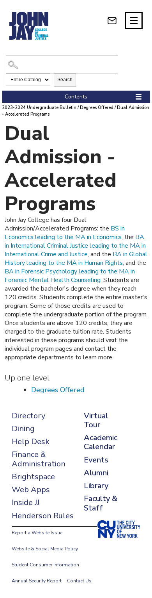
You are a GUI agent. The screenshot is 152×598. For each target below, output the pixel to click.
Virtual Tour (96, 420)
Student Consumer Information (45, 565)
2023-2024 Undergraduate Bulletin (39, 108)
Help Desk (30, 441)
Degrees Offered (96, 108)
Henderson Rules (43, 516)
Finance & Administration (38, 459)
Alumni (96, 473)
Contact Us (79, 581)
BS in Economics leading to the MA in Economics (65, 232)
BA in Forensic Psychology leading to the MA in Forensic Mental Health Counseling (70, 275)
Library (96, 485)
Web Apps (31, 489)
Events (96, 460)
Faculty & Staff (100, 503)
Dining (23, 428)
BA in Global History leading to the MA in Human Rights (76, 258)
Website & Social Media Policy (45, 549)
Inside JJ (25, 502)
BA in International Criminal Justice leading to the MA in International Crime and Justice (75, 246)
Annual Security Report (37, 581)
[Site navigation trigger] (134, 20)
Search (64, 79)
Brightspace (33, 476)
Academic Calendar (100, 442)
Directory (28, 416)
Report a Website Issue (37, 533)
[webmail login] (112, 20)
